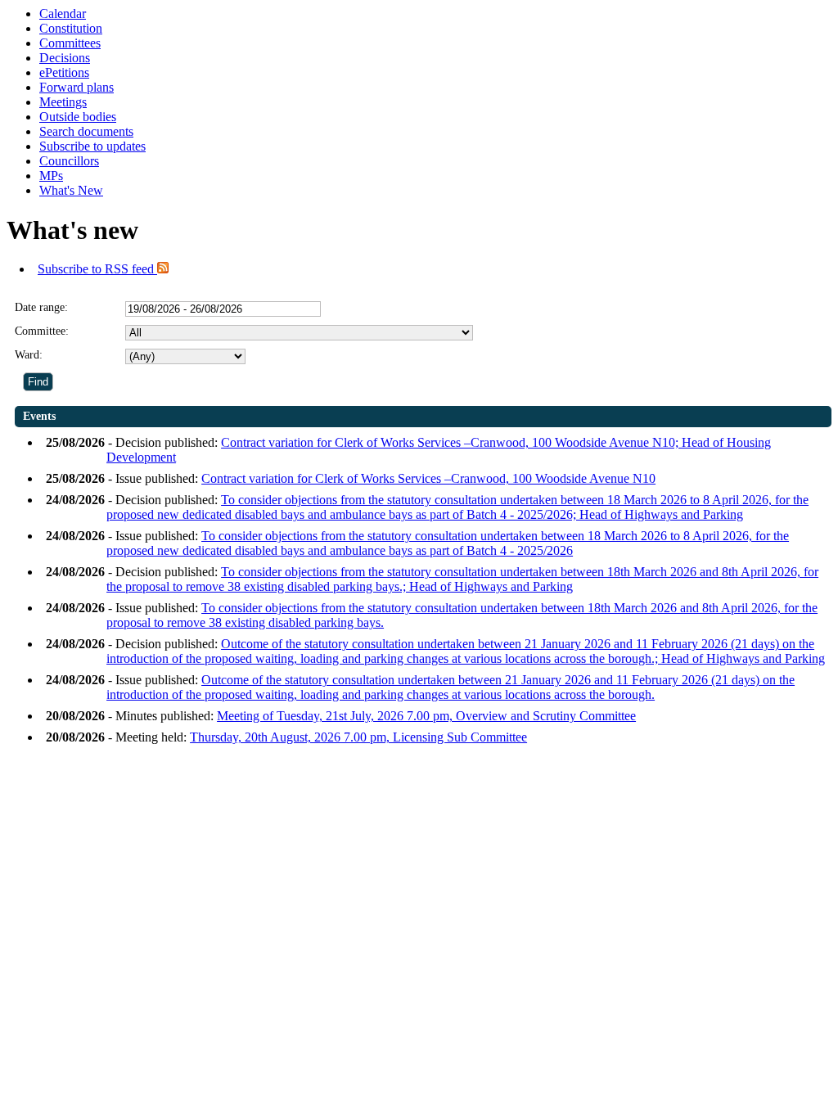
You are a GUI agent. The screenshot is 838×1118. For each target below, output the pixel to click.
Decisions (64, 58)
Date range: (41, 307)
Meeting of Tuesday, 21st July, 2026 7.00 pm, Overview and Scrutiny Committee (426, 716)
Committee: (42, 331)
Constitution (70, 28)
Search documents (86, 131)
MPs (51, 176)
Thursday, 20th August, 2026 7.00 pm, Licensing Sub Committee (358, 737)
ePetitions (64, 72)
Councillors (69, 161)
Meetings (63, 102)
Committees (70, 43)
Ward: (29, 355)
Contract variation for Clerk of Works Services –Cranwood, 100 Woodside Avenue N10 (428, 478)
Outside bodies (77, 117)
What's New (71, 190)
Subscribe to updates (92, 146)
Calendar (62, 13)
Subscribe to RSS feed (97, 269)
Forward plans (76, 87)
